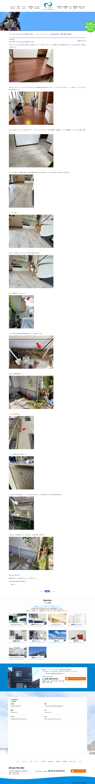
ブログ (80, 761)
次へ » (53, 591)
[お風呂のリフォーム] (77, 619)
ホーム (17, 761)
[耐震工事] (77, 635)
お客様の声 (50, 761)
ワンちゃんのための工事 (22, 41)
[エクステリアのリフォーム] (18, 652)
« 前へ (41, 591)
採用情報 (65, 761)
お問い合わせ (72, 761)
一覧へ (47, 591)
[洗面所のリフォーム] (37, 619)
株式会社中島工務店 (16, 768)
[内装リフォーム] (37, 635)
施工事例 (43, 761)
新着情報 (58, 761)
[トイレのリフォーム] (57, 619)
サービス (36, 761)
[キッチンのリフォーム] (18, 619)
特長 (31, 761)
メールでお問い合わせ (79, 771)
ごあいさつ (24, 761)
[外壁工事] (57, 635)
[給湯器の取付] (18, 635)
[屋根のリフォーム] (37, 652)
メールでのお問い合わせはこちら (77, 678)
